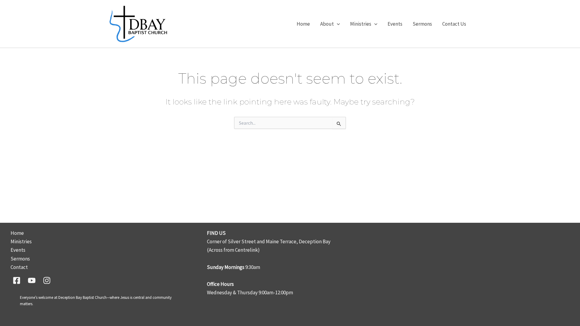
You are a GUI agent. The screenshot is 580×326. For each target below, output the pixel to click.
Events (395, 24)
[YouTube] (32, 280)
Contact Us (454, 24)
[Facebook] (17, 280)
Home (303, 24)
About (327, 24)
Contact (19, 267)
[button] (337, 24)
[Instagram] (47, 280)
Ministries (360, 24)
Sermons (422, 24)
